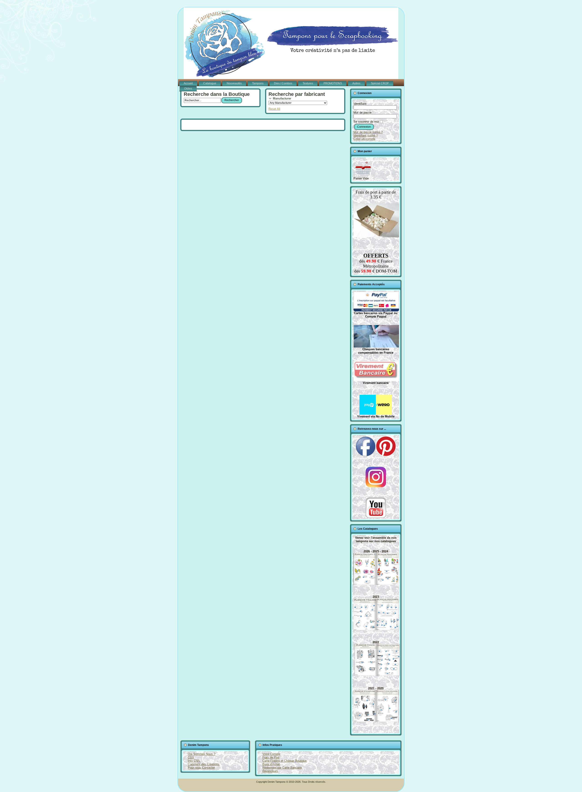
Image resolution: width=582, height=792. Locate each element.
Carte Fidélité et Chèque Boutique (284, 760)
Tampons (257, 83)
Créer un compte (364, 139)
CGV (191, 757)
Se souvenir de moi (366, 121)
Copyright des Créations (203, 764)
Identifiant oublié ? (366, 135)
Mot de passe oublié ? (368, 132)
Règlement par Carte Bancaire (282, 767)
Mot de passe (362, 112)
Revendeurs (270, 771)
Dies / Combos (283, 83)
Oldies (188, 88)
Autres (356, 83)
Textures (308, 83)
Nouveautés (234, 83)
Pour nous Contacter (201, 767)
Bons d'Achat (271, 764)
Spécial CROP (380, 83)
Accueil (188, 83)
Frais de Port (270, 757)
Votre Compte (271, 754)
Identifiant (360, 103)
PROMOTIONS (333, 83)
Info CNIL (194, 760)
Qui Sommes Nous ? (201, 754)
